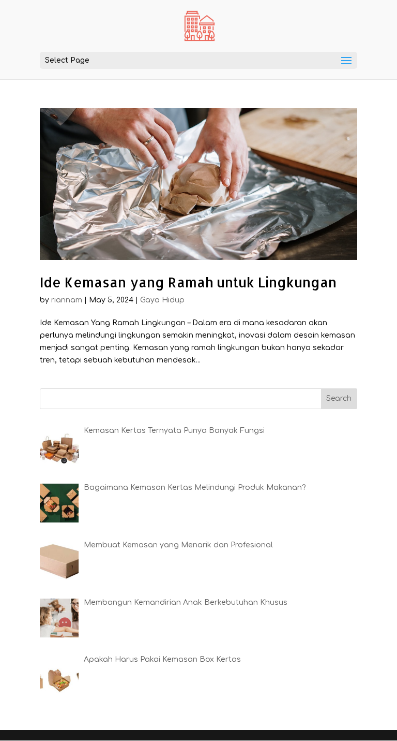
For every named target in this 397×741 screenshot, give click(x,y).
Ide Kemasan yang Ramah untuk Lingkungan (188, 281)
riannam (66, 300)
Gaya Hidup (162, 300)
